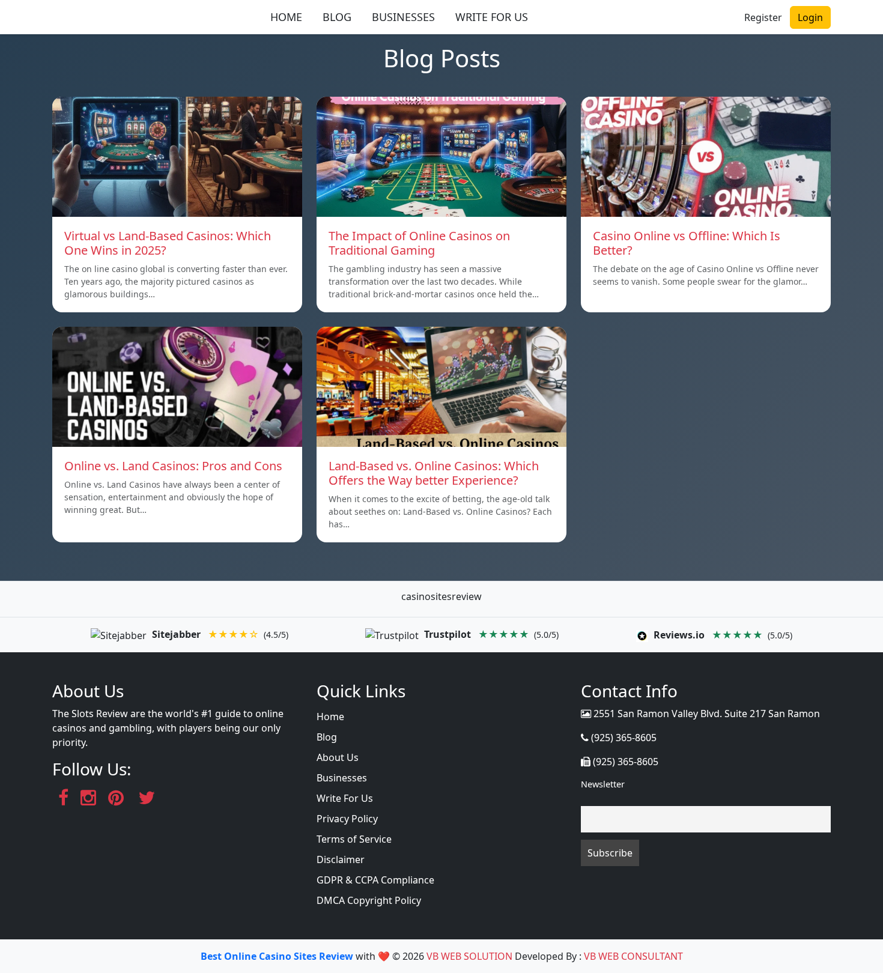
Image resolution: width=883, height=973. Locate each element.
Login (810, 17)
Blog (327, 737)
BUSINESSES (403, 17)
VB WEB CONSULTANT (633, 956)
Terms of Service (354, 839)
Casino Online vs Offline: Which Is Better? (686, 243)
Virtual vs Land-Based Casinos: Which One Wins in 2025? (167, 243)
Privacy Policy (347, 818)
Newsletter (603, 784)
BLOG (337, 17)
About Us (338, 757)
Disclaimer (341, 859)
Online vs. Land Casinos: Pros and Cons (173, 466)
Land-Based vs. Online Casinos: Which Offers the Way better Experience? (434, 473)
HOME (286, 17)
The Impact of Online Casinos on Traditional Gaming (419, 243)
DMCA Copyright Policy (369, 900)
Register (763, 17)
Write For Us (345, 798)
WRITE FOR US (491, 17)
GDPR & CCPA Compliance (375, 880)
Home (330, 716)
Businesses (342, 777)
